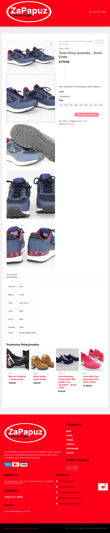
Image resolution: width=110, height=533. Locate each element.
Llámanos (11, 490)
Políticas (62, 475)
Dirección (11, 475)
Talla (61, 100)
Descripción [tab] (12, 277)
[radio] (65, 96)
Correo (9, 505)
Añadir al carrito (86, 114)
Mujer (67, 41)
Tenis (73, 41)
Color (61, 91)
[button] (69, 10)
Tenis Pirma (70, 124)
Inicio (61, 41)
